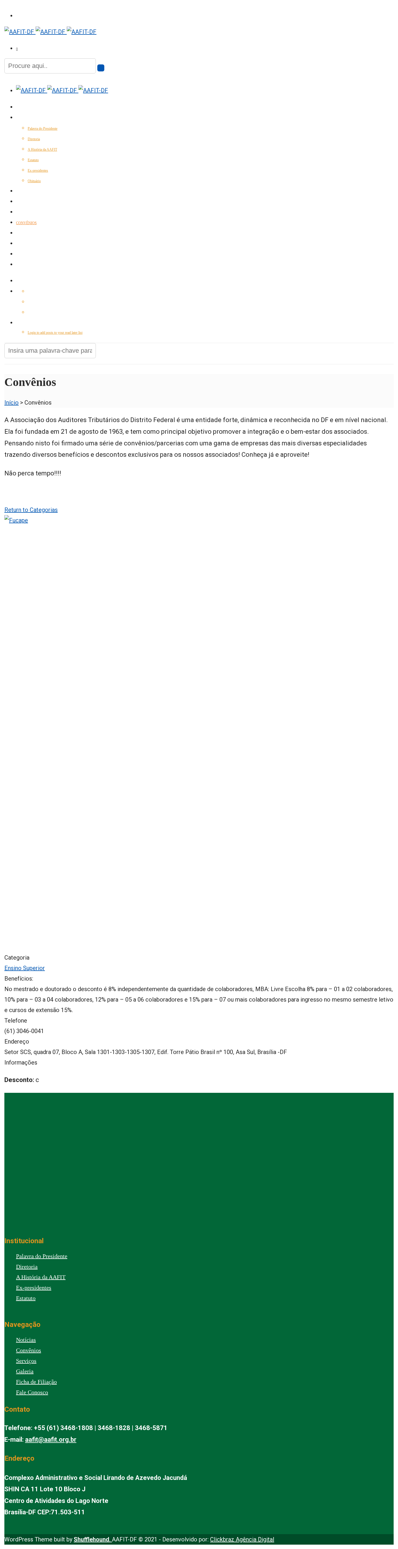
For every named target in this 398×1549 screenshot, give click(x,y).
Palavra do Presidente (42, 129)
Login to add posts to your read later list (55, 333)
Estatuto (33, 160)
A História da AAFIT (42, 149)
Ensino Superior (24, 968)
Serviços (24, 212)
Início (21, 108)
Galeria (23, 244)
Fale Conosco (29, 265)
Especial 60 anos (31, 191)
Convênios (26, 223)
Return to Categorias (31, 509)
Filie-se (23, 254)
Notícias (24, 202)
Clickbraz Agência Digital (242, 1539)
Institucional (29, 118)
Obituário (34, 181)
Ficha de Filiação (36, 1381)
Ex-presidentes (38, 170)
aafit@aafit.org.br (50, 1439)
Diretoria (34, 139)
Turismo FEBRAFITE (34, 233)
